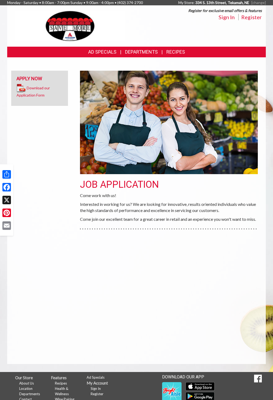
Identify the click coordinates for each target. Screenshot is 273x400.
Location (26, 388)
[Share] (6, 174)
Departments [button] (141, 52)
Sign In (227, 17)
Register (251, 17)
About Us (26, 383)
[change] (258, 2)
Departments (29, 394)
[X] (6, 200)
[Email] (6, 225)
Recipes (175, 52)
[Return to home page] (70, 25)
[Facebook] (6, 187)
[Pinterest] (6, 212)
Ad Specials (102, 52)
